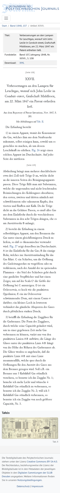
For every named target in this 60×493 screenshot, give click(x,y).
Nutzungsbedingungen (29, 480)
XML (22, 62)
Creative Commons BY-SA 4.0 (42, 461)
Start (4, 25)
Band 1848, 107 (18, 25)
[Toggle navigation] (6, 18)
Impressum (37, 486)
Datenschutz (23, 486)
